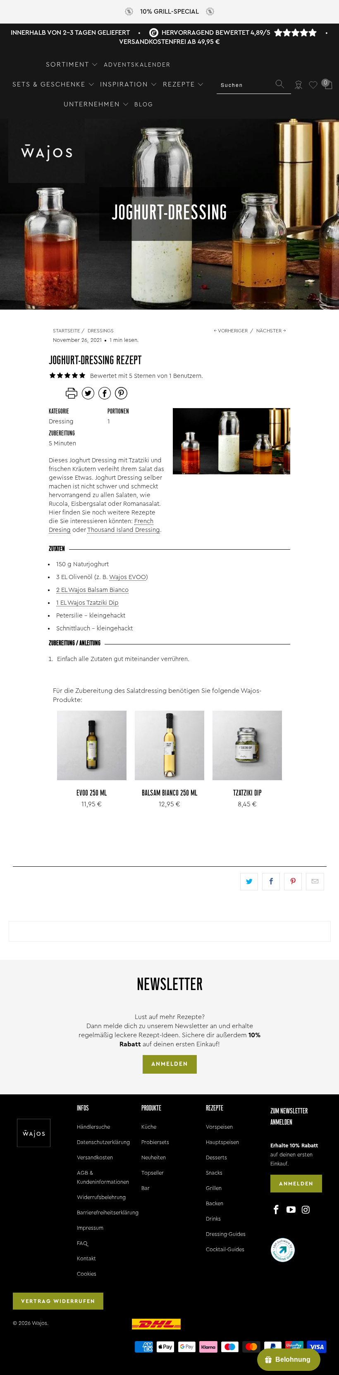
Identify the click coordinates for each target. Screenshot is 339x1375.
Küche (148, 1127)
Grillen (214, 1188)
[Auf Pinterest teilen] (293, 881)
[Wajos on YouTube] (291, 1210)
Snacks (214, 1172)
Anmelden (169, 1064)
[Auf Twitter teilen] (249, 881)
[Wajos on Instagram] (306, 1210)
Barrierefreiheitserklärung (107, 1212)
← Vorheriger (231, 330)
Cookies (86, 1273)
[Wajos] (46, 152)
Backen (214, 1203)
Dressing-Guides (226, 1234)
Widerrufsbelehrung (101, 1197)
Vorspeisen (219, 1127)
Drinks (213, 1218)
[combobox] (254, 85)
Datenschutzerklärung (103, 1142)
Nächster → (271, 330)
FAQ (82, 1243)
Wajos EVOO (127, 577)
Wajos (39, 1323)
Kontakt (86, 1258)
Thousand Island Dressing (123, 530)
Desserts (216, 1157)
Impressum (90, 1228)
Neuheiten (153, 1157)
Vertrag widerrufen (58, 1301)
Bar (145, 1188)
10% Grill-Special (169, 11)
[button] (72, 65)
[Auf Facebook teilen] (271, 881)
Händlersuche (93, 1127)
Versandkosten (95, 1157)
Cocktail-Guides (225, 1249)
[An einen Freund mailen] (315, 881)
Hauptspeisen (222, 1142)
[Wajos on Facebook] (276, 1210)
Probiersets (155, 1142)
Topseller (152, 1172)
